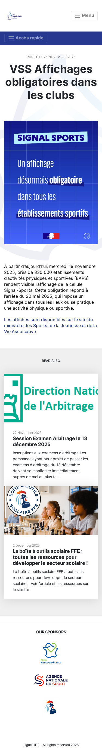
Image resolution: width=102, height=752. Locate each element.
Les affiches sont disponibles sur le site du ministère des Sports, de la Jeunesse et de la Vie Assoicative (50, 325)
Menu (87, 15)
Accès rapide (29, 37)
